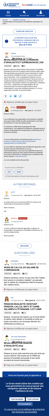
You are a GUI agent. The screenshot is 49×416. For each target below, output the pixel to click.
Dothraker (14, 261)
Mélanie (14, 218)
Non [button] (20, 172)
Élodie (13, 107)
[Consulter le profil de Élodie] (7, 111)
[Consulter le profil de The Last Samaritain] (7, 340)
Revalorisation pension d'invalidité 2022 (18, 344)
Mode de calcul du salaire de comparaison (21, 268)
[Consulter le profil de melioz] (7, 57)
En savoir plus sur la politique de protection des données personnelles (24, 410)
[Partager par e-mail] (15, 96)
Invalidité (8, 66)
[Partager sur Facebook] (5, 96)
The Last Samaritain (18, 337)
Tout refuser (33, 399)
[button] (24, 9)
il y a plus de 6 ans (17, 195)
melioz (13, 53)
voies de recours (20, 156)
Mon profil (40, 15)
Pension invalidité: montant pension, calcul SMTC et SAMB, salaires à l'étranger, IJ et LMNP (23, 306)
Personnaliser (24, 404)
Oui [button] (10, 172)
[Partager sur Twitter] (10, 96)
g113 (13, 192)
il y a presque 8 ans (17, 110)
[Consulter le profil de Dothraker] (7, 264)
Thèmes (8, 15)
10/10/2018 (33, 110)
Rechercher (24, 15)
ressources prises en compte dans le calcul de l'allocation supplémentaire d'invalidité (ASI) (22, 141)
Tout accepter (17, 399)
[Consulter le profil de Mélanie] (7, 222)
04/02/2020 (32, 195)
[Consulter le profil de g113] (7, 196)
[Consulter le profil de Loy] (7, 301)
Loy (12, 298)
